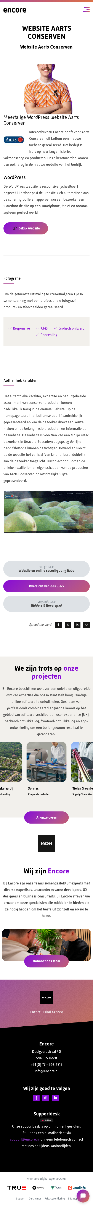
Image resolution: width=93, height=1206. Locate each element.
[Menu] (87, 10)
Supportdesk (47, 1114)
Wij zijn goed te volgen (46, 1088)
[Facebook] (36, 1098)
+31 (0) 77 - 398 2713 (46, 1065)
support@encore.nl (25, 1139)
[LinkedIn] (55, 1098)
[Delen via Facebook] (58, 625)
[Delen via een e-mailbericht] (86, 625)
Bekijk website (29, 228)
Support (21, 1198)
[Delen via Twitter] (68, 625)
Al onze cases (46, 817)
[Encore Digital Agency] (14, 10)
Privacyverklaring (55, 1198)
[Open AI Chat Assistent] (83, 1196)
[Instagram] (45, 1098)
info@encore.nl (46, 1071)
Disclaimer (35, 1198)
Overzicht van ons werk (46, 586)
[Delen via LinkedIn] (77, 625)
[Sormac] (47, 761)
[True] (16, 1187)
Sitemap (73, 1198)
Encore (46, 1044)
